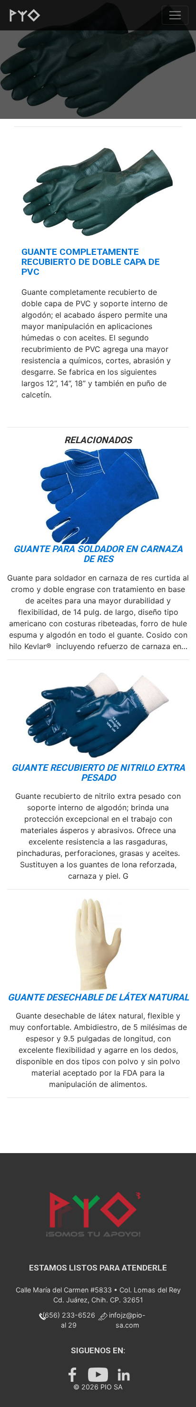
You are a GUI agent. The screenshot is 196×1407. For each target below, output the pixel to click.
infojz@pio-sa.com (127, 1320)
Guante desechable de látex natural (98, 997)
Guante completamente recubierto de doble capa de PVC (90, 261)
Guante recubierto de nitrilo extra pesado (98, 772)
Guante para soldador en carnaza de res (98, 553)
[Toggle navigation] (175, 15)
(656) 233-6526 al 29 (68, 1320)
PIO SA (111, 1387)
